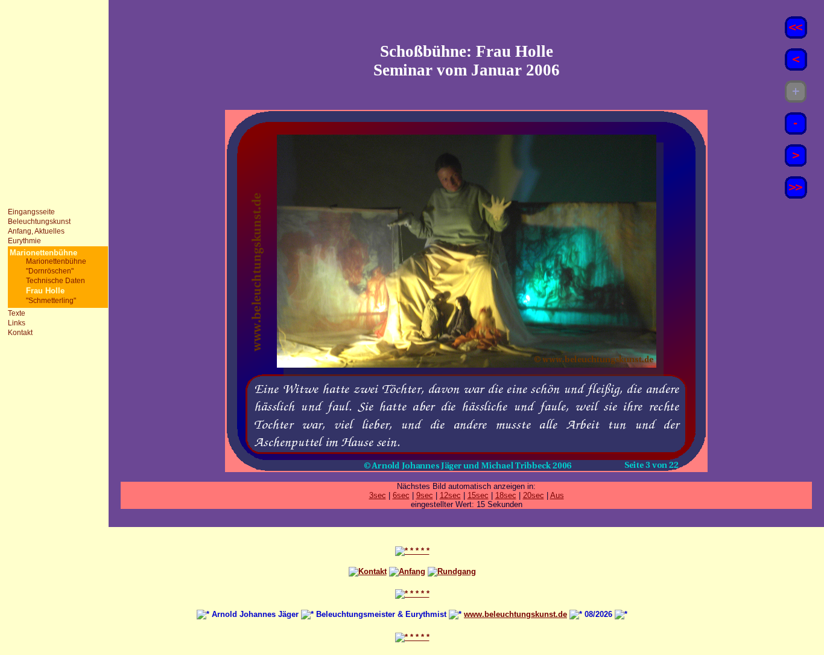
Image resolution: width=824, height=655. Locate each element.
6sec (401, 495)
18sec (505, 495)
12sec (450, 495)
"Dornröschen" (50, 271)
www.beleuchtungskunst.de (515, 614)
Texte (16, 313)
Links (16, 323)
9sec (424, 495)
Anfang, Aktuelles (36, 231)
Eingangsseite (31, 212)
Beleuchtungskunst (39, 221)
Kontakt (20, 332)
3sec (377, 495)
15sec (478, 495)
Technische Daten (55, 280)
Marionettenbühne (56, 261)
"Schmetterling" (51, 300)
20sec (533, 495)
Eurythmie (24, 241)
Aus (557, 495)
